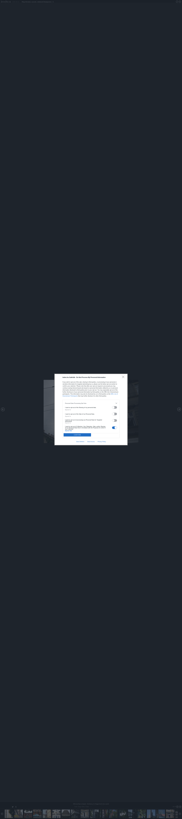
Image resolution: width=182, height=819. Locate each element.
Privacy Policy (102, 441)
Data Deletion (80, 441)
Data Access (91, 441)
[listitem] (91, 403)
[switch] (114, 407)
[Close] (124, 377)
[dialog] (91, 409)
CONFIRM (77, 435)
